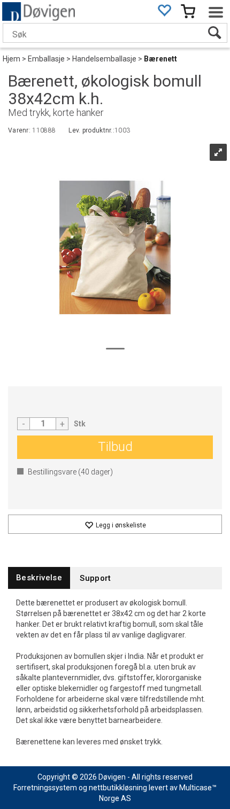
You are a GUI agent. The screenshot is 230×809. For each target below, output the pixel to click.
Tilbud (115, 446)
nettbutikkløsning (118, 787)
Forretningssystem (45, 787)
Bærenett (160, 59)
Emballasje (46, 59)
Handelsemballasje (104, 59)
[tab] (39, 578)
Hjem (11, 59)
